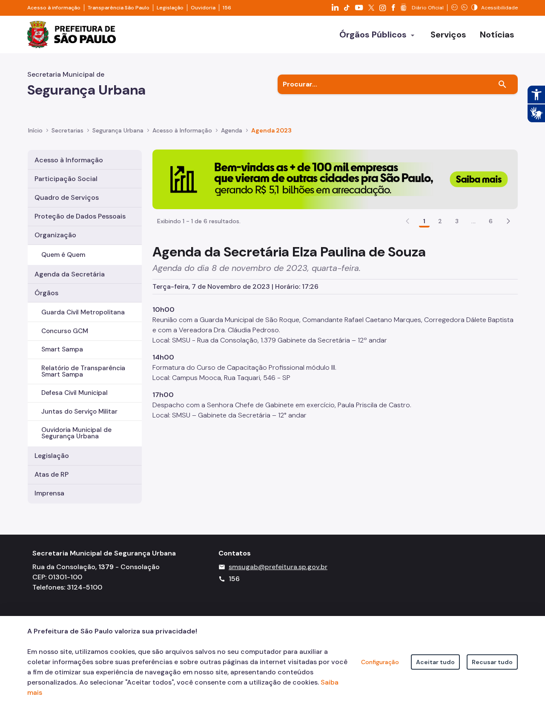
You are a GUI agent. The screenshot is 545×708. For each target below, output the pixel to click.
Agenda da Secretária (69, 274)
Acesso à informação (53, 7)
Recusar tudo (492, 662)
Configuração (380, 662)
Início (35, 130)
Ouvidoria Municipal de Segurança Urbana (76, 433)
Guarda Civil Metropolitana (83, 312)
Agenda (231, 130)
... (473, 221)
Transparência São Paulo (118, 7)
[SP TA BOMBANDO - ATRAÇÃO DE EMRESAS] (335, 178)
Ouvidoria (203, 7)
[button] (508, 221)
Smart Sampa (62, 349)
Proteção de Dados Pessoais (80, 216)
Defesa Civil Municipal (74, 393)
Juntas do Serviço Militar (79, 411)
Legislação (170, 7)
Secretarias (67, 130)
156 (227, 7)
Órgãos (46, 292)
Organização (55, 234)
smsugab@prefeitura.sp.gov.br (278, 566)
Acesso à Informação (182, 130)
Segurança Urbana (117, 130)
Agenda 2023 (271, 130)
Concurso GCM (64, 331)
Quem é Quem (63, 254)
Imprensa (49, 493)
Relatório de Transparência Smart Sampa (83, 371)
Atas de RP (51, 474)
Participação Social (66, 178)
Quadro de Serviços (66, 197)
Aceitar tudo (435, 662)
